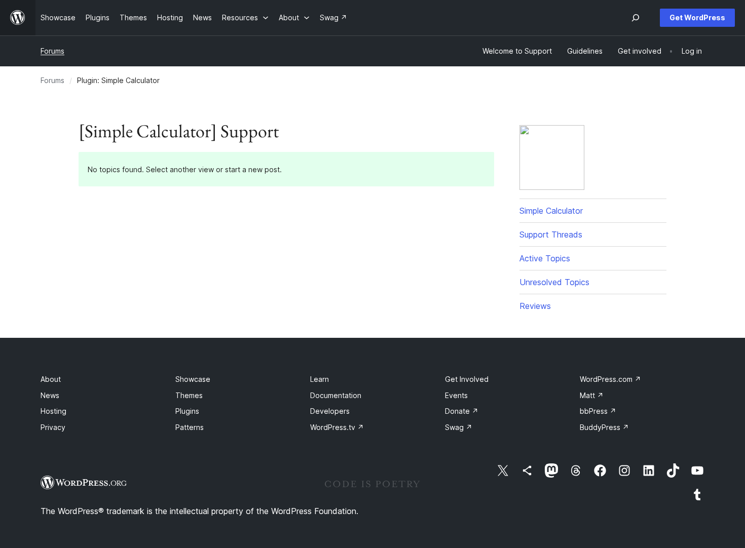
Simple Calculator (551, 211)
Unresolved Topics (554, 282)
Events (456, 395)
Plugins (187, 411)
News (50, 395)
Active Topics (544, 258)
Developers (330, 411)
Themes (189, 395)
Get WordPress (697, 17)
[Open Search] (635, 17)
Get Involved (467, 379)
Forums (52, 51)
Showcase (192, 379)
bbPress (598, 411)
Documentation (335, 395)
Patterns (189, 427)
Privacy (53, 427)
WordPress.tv (337, 427)
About (51, 379)
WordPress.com (610, 379)
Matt (592, 395)
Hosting (53, 411)
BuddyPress (604, 427)
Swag (458, 427)
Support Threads (550, 234)
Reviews (535, 306)
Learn (319, 379)
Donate (461, 411)
